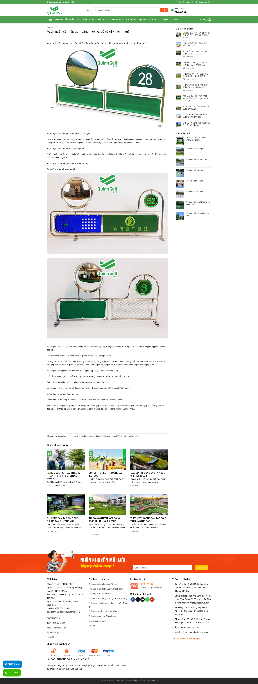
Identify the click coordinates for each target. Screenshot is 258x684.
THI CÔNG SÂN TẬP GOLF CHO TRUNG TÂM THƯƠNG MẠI (62, 519)
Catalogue (131, 20)
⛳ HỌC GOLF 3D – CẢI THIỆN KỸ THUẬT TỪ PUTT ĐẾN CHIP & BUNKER (63, 476)
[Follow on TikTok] (137, 599)
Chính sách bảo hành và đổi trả (103, 584)
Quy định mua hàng (97, 621)
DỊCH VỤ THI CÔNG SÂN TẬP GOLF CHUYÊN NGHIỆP (195, 116)
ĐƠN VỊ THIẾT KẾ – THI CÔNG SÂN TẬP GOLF (106, 474)
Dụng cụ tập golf (110, 436)
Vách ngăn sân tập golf (128, 436)
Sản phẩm (190, 2)
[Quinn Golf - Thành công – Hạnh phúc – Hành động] (64, 10)
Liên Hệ (164, 20)
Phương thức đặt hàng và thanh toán (106, 589)
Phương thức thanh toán (100, 593)
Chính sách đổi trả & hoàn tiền (103, 611)
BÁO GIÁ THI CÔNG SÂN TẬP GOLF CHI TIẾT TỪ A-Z (148, 474)
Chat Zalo (13, 664)
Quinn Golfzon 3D (147, 20)
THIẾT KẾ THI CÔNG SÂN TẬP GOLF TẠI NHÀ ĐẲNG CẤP (148, 519)
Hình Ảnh (116, 20)
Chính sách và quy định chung (102, 616)
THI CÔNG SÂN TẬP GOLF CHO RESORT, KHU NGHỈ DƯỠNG (104, 519)
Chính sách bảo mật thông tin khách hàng (108, 598)
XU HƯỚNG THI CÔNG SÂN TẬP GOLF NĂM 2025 (196, 108)
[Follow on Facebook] (132, 599)
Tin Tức (174, 20)
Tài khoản (181, 2)
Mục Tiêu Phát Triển (56, 627)
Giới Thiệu (88, 20)
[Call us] (147, 599)
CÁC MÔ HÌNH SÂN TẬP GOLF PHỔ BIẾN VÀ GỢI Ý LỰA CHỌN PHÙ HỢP (195, 98)
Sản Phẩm (102, 20)
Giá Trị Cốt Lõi (53, 618)
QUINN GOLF (152, 680)
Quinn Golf (120, 680)
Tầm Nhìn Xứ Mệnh (56, 623)
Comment (188, 57)
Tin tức (50, 28)
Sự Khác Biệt (53, 632)
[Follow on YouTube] (152, 599)
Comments (188, 68)
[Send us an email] (142, 599)
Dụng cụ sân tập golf (94, 436)
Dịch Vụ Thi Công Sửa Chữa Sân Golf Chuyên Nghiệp (196, 124)
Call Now (12, 672)
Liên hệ (92, 625)
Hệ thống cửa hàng (203, 2)
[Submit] (164, 10)
